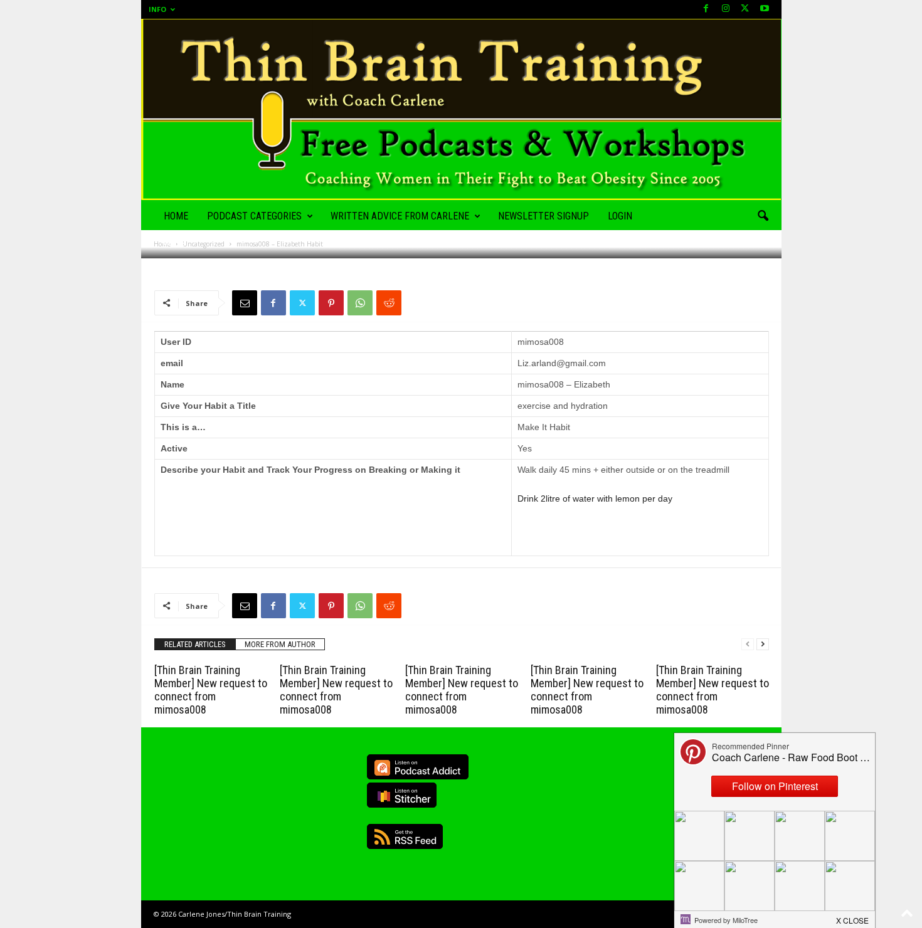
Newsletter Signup (543, 216)
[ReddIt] (388, 302)
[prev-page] (747, 644)
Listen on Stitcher (402, 795)
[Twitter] (302, 302)
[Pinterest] (331, 302)
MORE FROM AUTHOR (280, 644)
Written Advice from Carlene (400, 216)
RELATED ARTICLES (195, 644)
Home (176, 216)
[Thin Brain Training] (461, 109)
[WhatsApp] (360, 302)
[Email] (244, 302)
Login (620, 216)
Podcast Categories (254, 216)
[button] (762, 216)
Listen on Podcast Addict (418, 766)
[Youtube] (764, 9)
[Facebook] (706, 9)
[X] (745, 9)
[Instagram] (725, 9)
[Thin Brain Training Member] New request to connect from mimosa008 (210, 689)
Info (157, 9)
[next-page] (762, 644)
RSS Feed (405, 836)
